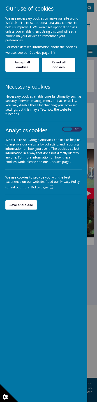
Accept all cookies (22, 64)
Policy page (39, 187)
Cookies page (39, 52)
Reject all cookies (58, 64)
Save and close (21, 205)
